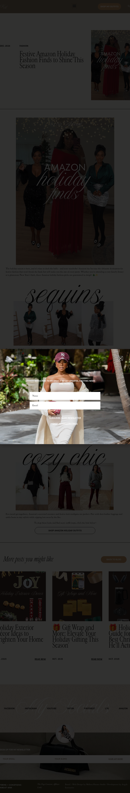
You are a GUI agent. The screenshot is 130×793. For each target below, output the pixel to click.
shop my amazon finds (65, 423)
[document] (65, 396)
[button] (120, 358)
